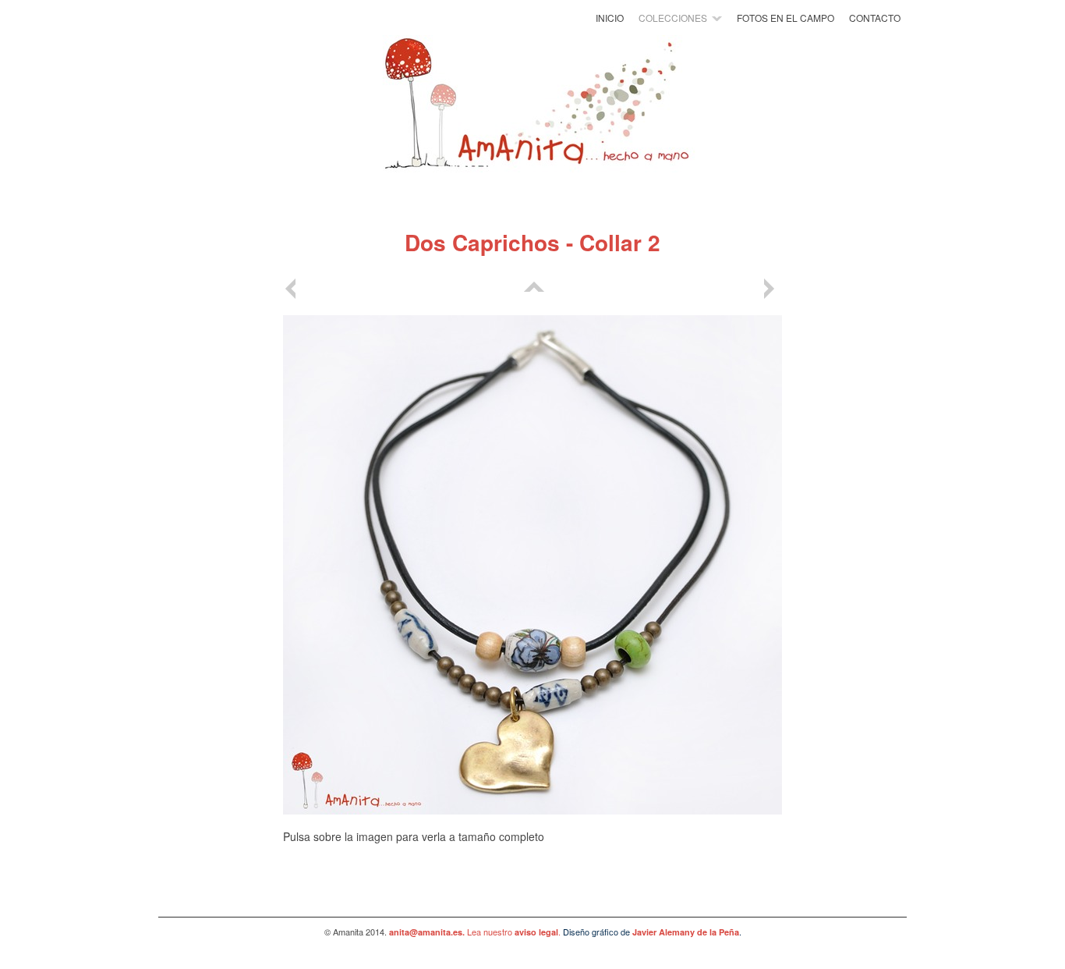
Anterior (293, 288)
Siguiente (772, 288)
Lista (532, 288)
